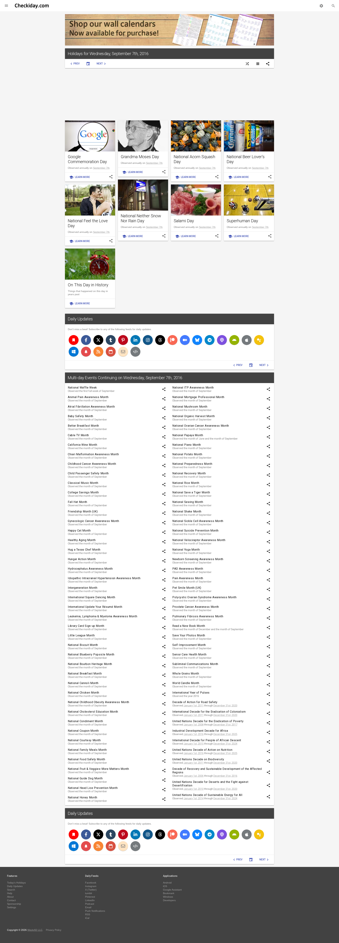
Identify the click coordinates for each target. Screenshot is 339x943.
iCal (87, 918)
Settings (11, 907)
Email (88, 907)
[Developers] (135, 352)
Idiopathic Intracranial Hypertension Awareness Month (104, 578)
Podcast (89, 903)
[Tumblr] (111, 340)
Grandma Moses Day (140, 156)
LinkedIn (90, 900)
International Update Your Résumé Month (95, 606)
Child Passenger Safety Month (88, 473)
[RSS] (98, 352)
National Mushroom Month (189, 406)
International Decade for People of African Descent (206, 740)
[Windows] (74, 352)
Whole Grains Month (185, 673)
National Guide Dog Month (85, 778)
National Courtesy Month (84, 740)
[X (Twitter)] (98, 340)
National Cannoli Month (83, 683)
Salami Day (184, 220)
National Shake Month (186, 511)
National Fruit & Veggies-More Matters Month (98, 769)
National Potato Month (187, 454)
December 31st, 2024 (225, 743)
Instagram (90, 886)
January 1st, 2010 (194, 788)
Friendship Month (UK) (83, 511)
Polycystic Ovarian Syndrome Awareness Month (204, 597)
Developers (169, 900)
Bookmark (168, 893)
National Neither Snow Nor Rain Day (141, 218)
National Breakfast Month (85, 673)
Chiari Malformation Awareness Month (93, 454)
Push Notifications (95, 910)
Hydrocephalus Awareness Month (90, 568)
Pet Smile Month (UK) (186, 587)
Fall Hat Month (77, 502)
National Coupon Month (83, 730)
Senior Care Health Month (189, 654)
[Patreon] (172, 340)
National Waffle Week (82, 387)
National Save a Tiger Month (191, 492)
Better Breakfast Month (83, 425)
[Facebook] (86, 340)
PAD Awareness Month (187, 568)
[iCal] (111, 352)
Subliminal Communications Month (195, 664)
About (10, 896)
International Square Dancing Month (91, 597)
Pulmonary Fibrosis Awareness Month (197, 616)
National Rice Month (185, 483)
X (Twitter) (91, 889)
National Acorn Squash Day (194, 159)
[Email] (123, 352)
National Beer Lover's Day (246, 159)
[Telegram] (210, 340)
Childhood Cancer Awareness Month (92, 463)
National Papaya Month (187, 435)
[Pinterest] (123, 340)
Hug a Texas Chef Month (84, 549)
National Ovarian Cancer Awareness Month (200, 425)
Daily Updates (80, 319)
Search (11, 889)
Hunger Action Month (82, 559)
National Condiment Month (85, 721)
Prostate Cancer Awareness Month (195, 606)
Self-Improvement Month (189, 645)
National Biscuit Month (83, 645)
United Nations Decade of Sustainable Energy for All (207, 795)
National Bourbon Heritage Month (90, 664)
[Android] (234, 340)
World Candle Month (185, 683)
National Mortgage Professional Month (198, 397)
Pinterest (90, 896)
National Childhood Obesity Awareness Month (98, 702)
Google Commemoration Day (87, 159)
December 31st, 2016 (225, 775)
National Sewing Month (187, 502)
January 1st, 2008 (194, 724)
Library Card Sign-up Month (86, 626)
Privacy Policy (53, 930)
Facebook (90, 882)
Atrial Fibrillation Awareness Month (91, 406)
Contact (11, 900)
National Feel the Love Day (88, 223)
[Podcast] (222, 340)
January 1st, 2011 (194, 705)
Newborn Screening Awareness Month (197, 559)
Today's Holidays (16, 882)
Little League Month (81, 635)
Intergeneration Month (82, 587)
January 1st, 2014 (194, 798)
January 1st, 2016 (194, 734)
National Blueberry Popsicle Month (91, 654)
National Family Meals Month (87, 749)
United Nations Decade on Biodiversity (198, 759)
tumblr (88, 893)
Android (167, 882)
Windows (168, 896)
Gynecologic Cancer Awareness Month (93, 521)
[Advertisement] (169, 94)
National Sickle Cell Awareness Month (197, 521)
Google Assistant (172, 889)
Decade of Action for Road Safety (194, 702)
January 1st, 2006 (194, 775)
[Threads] (160, 340)
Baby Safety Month (80, 416)
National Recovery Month (189, 473)
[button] (6, 5)
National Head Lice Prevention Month (93, 788)
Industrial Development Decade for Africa (200, 730)
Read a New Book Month (188, 626)
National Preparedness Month (192, 463)
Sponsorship (14, 903)
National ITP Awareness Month (193, 387)
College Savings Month (83, 492)
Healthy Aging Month (82, 540)
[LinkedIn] (135, 340)
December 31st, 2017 (225, 724)
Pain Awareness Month (187, 578)
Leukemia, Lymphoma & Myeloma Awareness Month (102, 616)
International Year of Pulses (191, 692)
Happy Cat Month (79, 530)
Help (9, 893)
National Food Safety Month (86, 759)
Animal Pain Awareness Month (88, 397)
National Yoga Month (186, 549)
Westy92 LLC (34, 930)
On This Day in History (88, 284)
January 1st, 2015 (194, 743)
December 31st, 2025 (225, 734)
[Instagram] (148, 340)
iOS (165, 886)
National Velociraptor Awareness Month (198, 540)
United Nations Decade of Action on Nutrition (202, 749)
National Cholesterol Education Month (93, 711)
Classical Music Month (83, 483)
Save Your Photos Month (188, 635)
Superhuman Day (242, 220)
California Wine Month (82, 444)
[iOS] (247, 340)
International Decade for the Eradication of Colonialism (209, 711)
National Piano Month (186, 444)
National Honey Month (82, 797)
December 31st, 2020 (225, 705)
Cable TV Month (78, 435)
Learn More (79, 177)
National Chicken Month (83, 692)
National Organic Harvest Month (193, 416)
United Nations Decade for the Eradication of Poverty (207, 721)
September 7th (101, 167)
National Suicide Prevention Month (195, 530)
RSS (87, 914)
